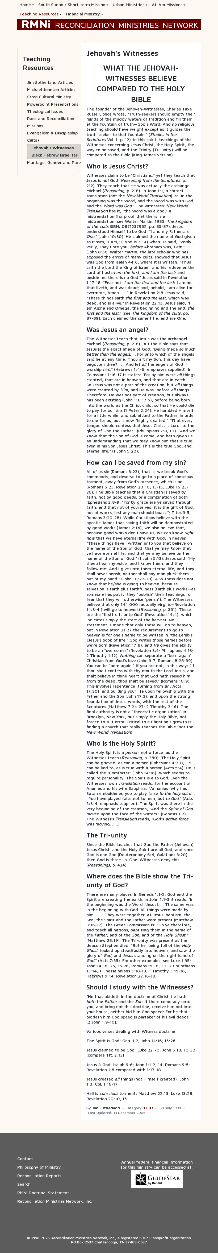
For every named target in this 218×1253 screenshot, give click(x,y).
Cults (148, 1108)
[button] (26, 4)
